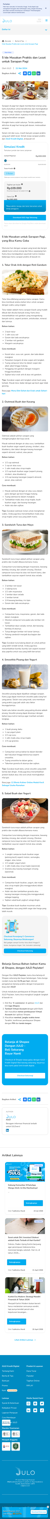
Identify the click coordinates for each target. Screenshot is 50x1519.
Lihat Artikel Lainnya (24, 1340)
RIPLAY (29, 1385)
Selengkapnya (31, 1203)
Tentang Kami (8, 1371)
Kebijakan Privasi (9, 1408)
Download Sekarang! (39, 1512)
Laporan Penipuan (10, 1412)
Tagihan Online (33, 1380)
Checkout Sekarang (25, 951)
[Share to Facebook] (25, 73)
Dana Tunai (31, 1371)
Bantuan (5, 1380)
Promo (5, 1385)
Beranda (8, 41)
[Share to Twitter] (29, 73)
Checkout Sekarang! (25, 1075)
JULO (37, 1003)
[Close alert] (46, 8)
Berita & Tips (19, 41)
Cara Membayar (9, 1417)
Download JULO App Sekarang (25, 217)
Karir (9, 1390)
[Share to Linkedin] (38, 73)
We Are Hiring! (12, 1390)
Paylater (30, 1376)
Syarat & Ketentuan (10, 1403)
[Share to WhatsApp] (34, 73)
